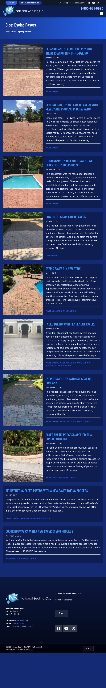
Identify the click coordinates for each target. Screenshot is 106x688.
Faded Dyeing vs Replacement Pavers (70, 324)
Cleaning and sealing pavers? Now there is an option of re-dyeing (69, 51)
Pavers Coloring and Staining (61, 311)
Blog (14, 31)
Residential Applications (58, 365)
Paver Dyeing (52, 91)
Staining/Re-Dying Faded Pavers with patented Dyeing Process (70, 163)
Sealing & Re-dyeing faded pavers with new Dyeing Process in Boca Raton (72, 107)
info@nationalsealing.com (74, 3)
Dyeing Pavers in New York (63, 268)
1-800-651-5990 (92, 8)
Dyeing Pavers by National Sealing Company (69, 381)
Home (8, 31)
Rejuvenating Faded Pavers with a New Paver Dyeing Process (47, 490)
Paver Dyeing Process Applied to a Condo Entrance (69, 437)
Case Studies (52, 255)
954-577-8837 (18, 623)
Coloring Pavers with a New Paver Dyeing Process (39, 531)
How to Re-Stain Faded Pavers (66, 217)
